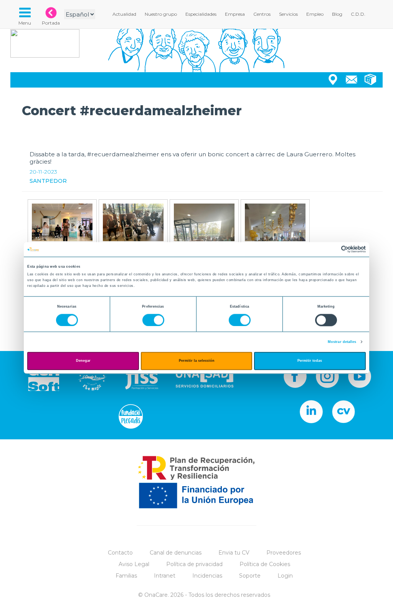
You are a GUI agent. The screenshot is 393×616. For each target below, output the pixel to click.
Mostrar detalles (342, 342)
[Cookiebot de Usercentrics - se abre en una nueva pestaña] (332, 249)
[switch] (153, 320)
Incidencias (207, 575)
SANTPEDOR (48, 180)
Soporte (250, 575)
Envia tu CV (233, 552)
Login (285, 575)
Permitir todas (309, 361)
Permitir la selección (197, 361)
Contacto (120, 552)
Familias (126, 575)
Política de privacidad (194, 564)
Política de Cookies (264, 564)
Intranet (164, 575)
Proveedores (283, 552)
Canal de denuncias (175, 552)
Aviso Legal (134, 564)
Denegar (83, 361)
